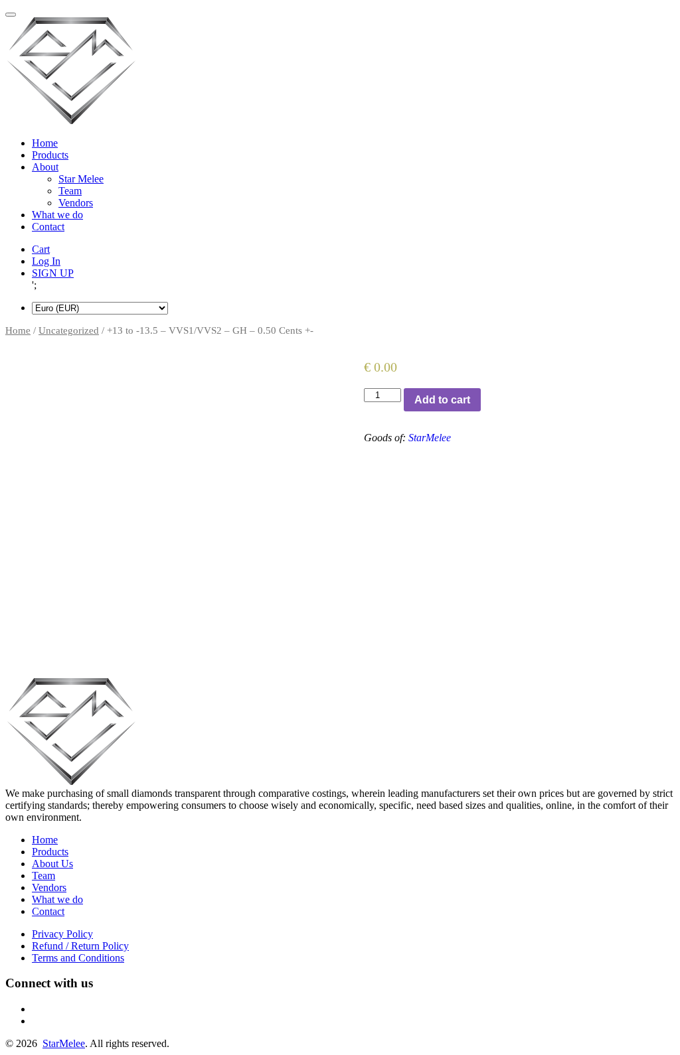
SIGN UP (53, 273)
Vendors (75, 202)
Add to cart (442, 399)
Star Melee (81, 178)
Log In (46, 261)
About (45, 167)
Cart (41, 249)
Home (45, 143)
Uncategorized (69, 330)
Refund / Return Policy (80, 945)
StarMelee (429, 437)
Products (50, 155)
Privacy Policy (62, 934)
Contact (48, 226)
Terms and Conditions (78, 957)
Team (70, 190)
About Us (52, 863)
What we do (57, 214)
